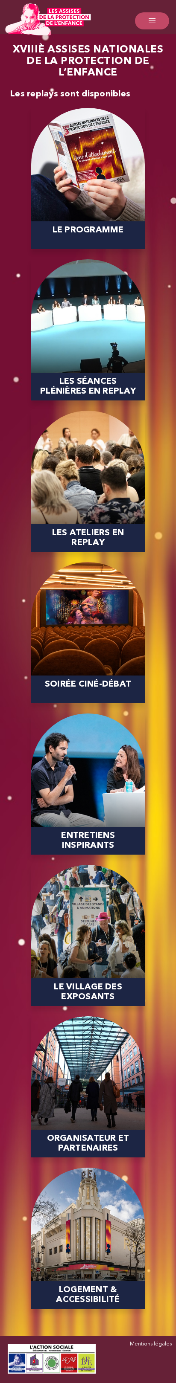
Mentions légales (151, 1344)
